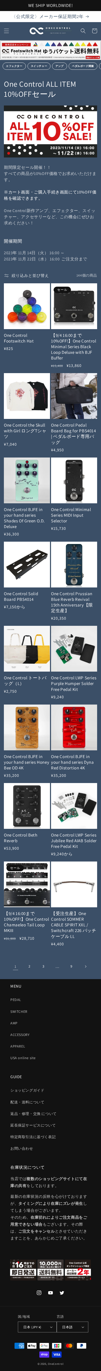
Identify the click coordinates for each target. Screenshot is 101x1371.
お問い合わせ (21, 1148)
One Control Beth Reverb (21, 837)
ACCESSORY (20, 1034)
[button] (6, 31)
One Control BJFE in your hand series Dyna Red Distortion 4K (72, 762)
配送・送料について (27, 1102)
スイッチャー (39, 66)
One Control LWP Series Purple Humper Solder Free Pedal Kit (73, 683)
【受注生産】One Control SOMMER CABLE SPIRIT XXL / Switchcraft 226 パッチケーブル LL (73, 925)
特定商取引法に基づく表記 (33, 1137)
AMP (14, 1023)
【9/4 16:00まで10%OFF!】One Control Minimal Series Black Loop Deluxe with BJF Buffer (73, 346)
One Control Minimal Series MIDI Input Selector (71, 515)
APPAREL (17, 1046)
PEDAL (15, 999)
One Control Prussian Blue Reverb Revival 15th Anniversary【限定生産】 (72, 602)
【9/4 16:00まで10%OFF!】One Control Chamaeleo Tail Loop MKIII (26, 922)
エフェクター (14, 66)
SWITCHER (18, 1011)
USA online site (23, 1058)
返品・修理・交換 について (33, 1113)
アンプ (59, 66)
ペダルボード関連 (83, 66)
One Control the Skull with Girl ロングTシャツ (25, 430)
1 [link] (16, 966)
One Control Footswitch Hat (19, 338)
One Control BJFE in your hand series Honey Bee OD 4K (26, 762)
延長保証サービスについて (33, 1125)
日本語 (67, 1327)
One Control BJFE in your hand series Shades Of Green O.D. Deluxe (24, 518)
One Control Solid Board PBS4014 (21, 596)
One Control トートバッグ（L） (25, 680)
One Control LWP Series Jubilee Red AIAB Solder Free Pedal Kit (74, 840)
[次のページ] (85, 966)
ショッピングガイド (27, 1090)
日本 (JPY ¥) (32, 1327)
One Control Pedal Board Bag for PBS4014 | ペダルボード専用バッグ (73, 433)
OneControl (55, 1364)
